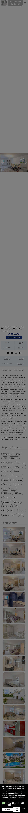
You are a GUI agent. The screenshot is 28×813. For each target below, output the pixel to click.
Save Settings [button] (17, 809)
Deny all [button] (23, 809)
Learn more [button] (17, 801)
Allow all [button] (7, 809)
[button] (3, 803)
